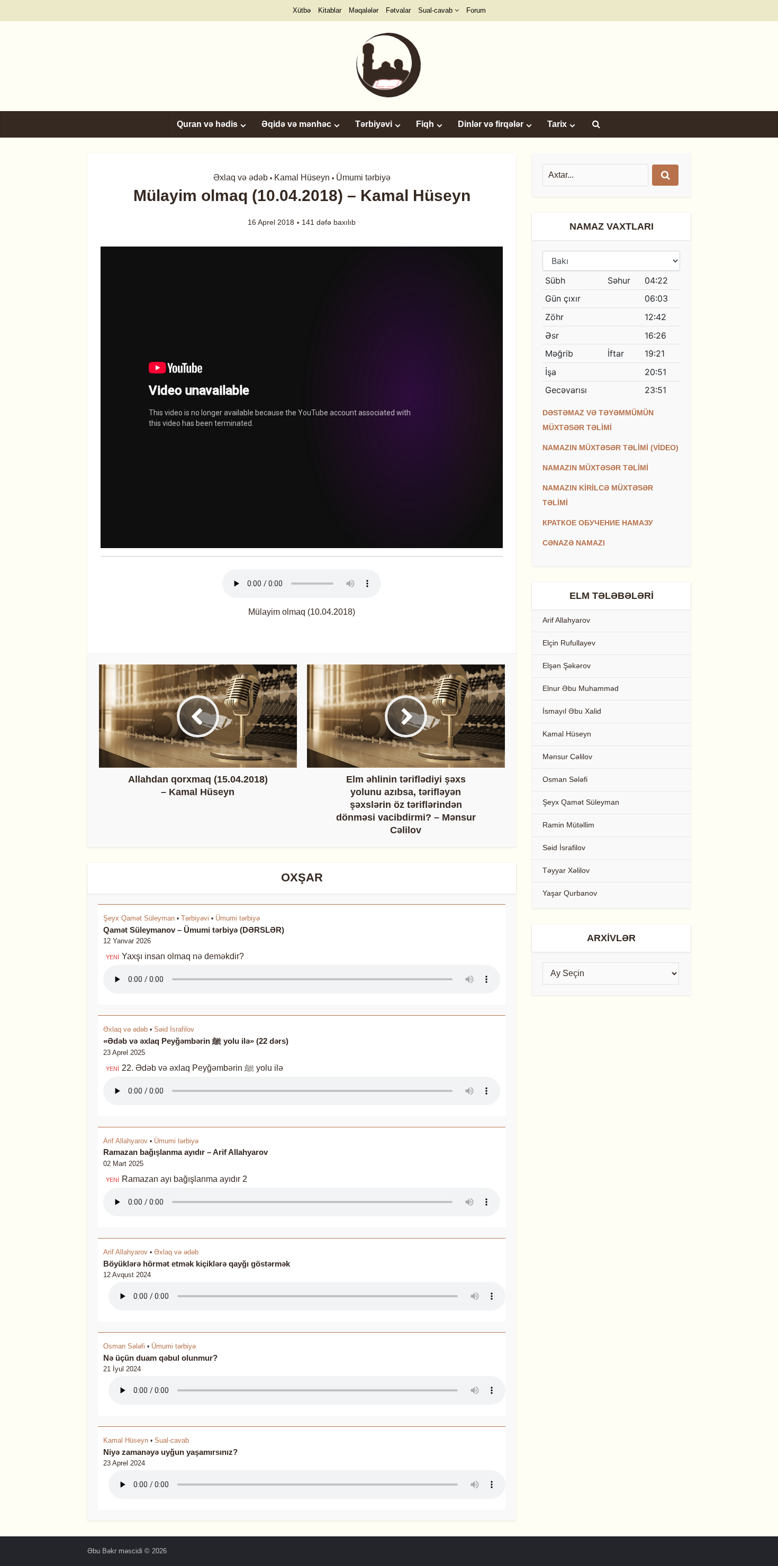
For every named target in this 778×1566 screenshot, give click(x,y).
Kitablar (329, 10)
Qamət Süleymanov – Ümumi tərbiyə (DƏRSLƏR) (193, 929)
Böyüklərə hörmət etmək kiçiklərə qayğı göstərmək (196, 1263)
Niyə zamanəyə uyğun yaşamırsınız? (170, 1451)
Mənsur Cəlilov (567, 756)
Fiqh (425, 124)
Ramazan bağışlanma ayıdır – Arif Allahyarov (185, 1152)
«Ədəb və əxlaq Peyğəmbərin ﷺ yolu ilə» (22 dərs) (195, 1040)
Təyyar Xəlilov (566, 870)
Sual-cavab (435, 10)
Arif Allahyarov (125, 1141)
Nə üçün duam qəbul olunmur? (160, 1357)
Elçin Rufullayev (568, 643)
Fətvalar (398, 10)
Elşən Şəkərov (566, 665)
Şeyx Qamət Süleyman (139, 918)
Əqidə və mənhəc (296, 124)
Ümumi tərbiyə (363, 177)
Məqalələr (363, 10)
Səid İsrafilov (174, 1029)
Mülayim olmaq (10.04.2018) (301, 611)
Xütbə (302, 10)
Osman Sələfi (124, 1346)
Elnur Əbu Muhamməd (580, 688)
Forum (476, 10)
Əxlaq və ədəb (240, 177)
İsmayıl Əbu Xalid (571, 711)
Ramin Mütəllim (568, 825)
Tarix (557, 124)
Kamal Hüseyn (302, 177)
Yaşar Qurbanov (569, 893)
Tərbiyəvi (373, 124)
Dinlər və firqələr (490, 124)
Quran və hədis (207, 124)
